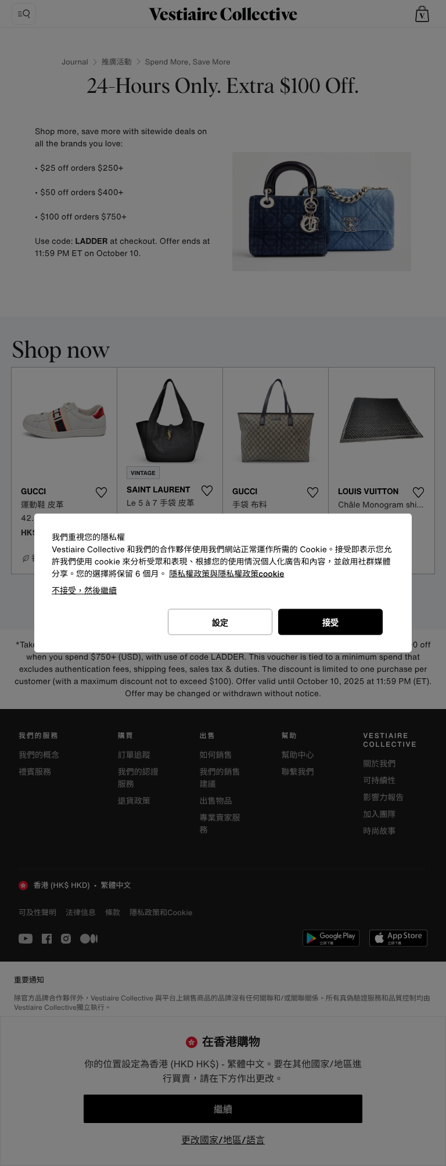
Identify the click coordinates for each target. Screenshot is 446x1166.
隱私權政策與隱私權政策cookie (226, 574)
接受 (330, 622)
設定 (220, 622)
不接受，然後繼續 (84, 590)
